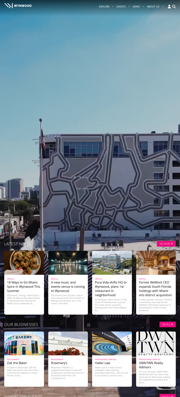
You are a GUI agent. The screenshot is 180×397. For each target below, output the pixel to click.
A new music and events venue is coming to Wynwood (68, 286)
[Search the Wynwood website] (173, 6)
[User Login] (168, 6)
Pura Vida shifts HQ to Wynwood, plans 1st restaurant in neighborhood (111, 288)
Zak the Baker (17, 363)
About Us (153, 6)
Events (121, 6)
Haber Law (102, 363)
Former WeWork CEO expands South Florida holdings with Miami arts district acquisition (155, 288)
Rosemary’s (59, 363)
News (136, 6)
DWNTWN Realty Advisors (151, 365)
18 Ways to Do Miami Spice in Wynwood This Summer (23, 286)
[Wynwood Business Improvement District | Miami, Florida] (18, 6)
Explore (104, 6)
